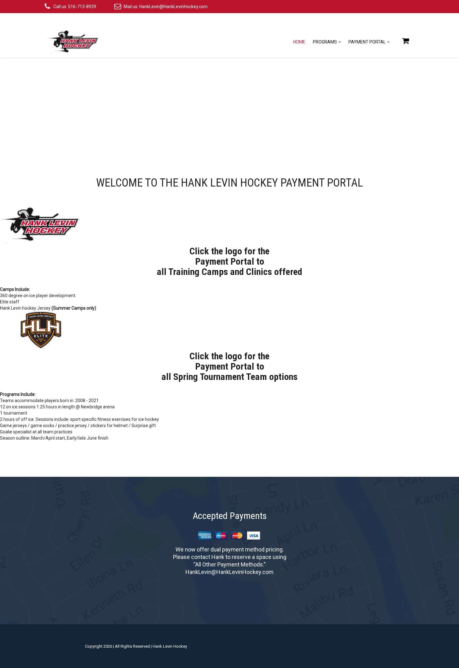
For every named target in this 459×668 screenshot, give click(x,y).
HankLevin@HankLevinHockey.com (173, 6)
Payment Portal (367, 41)
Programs (325, 41)
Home (299, 41)
